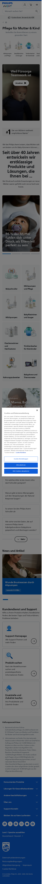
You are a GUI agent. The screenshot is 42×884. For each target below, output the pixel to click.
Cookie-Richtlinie (20, 452)
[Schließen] (35, 410)
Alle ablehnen (20, 465)
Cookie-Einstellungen (20, 459)
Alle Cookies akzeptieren (20, 471)
